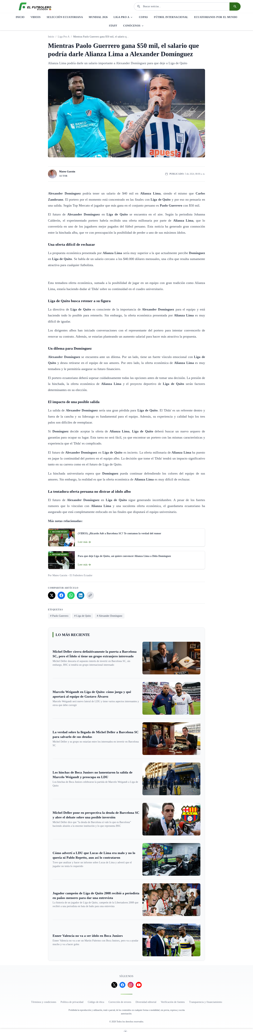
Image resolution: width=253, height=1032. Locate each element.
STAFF (113, 25)
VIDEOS (36, 17)
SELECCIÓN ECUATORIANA (65, 17)
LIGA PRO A (121, 17)
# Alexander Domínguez (109, 615)
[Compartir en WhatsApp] (71, 595)
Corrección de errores (120, 1002)
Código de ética (96, 1002)
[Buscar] (235, 6)
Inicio (51, 36)
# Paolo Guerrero (59, 615)
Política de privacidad (72, 1002)
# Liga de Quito (82, 615)
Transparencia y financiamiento (205, 1002)
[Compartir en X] (51, 595)
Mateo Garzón (67, 171)
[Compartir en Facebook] (61, 595)
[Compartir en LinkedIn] (80, 595)
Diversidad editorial (146, 1002)
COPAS (143, 17)
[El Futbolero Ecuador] (35, 6)
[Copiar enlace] (90, 595)
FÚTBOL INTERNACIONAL (171, 17)
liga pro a (63, 36)
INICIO (20, 17)
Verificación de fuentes (173, 1002)
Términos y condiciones (43, 1002)
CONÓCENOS (131, 25)
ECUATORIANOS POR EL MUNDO (215, 17)
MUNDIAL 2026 (98, 17)
